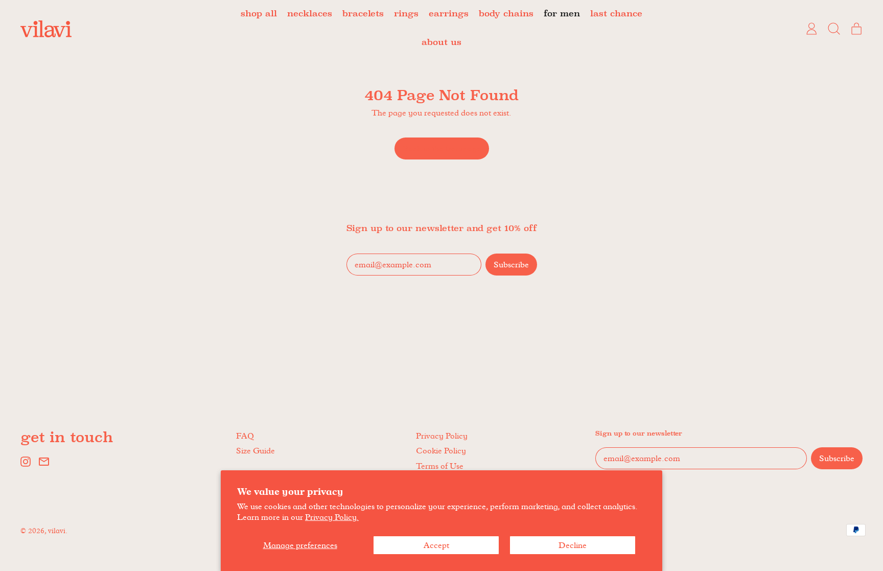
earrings (449, 14)
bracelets (363, 14)
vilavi (56, 531)
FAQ (245, 436)
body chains (506, 14)
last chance (616, 14)
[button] (834, 28)
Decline (573, 545)
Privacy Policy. (332, 517)
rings (406, 14)
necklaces (309, 14)
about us (441, 42)
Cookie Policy (441, 450)
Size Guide (255, 450)
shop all (259, 14)
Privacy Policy (442, 436)
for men (562, 14)
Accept (436, 545)
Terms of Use (439, 466)
